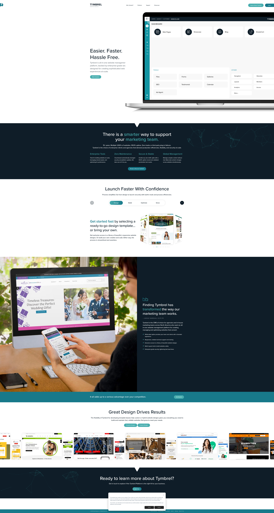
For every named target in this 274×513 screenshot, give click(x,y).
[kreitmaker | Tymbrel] (51, 446)
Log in (269, 5)
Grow (158, 203)
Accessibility (167, 511)
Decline (159, 507)
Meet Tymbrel (95, 77)
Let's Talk (137, 489)
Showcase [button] (156, 5)
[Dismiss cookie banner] (163, 495)
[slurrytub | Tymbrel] (207, 446)
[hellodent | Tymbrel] (155, 446)
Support (148, 5)
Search (172, 511)
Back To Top (181, 511)
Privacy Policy (160, 511)
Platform (140, 5)
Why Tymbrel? (129, 5)
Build (130, 203)
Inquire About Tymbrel (255, 5)
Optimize (144, 203)
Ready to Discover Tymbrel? (137, 169)
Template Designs (130, 425)
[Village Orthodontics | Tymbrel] (26, 450)
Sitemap (176, 511)
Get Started (179, 397)
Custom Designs (144, 425)
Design (116, 203)
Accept (149, 507)
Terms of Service (154, 511)
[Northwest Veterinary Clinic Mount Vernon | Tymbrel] (103, 446)
